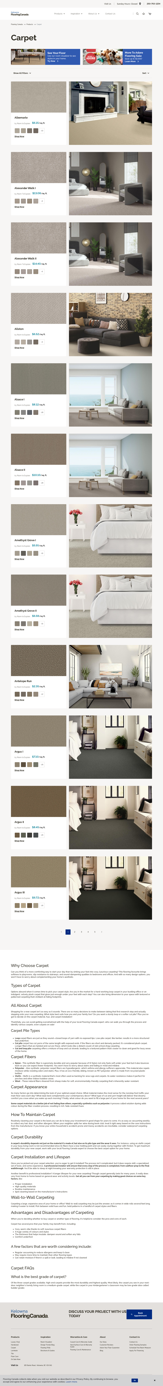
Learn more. (72, 1382)
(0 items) (149, 13)
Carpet (13, 1348)
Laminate (14, 1350)
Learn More (130, 61)
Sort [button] (144, 73)
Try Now (51, 61)
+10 (42, 131)
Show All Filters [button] (20, 73)
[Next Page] (101, 932)
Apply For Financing (136, 1350)
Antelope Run (23, 681)
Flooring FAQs (45, 1348)
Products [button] (58, 14)
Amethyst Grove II (26, 610)
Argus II (19, 822)
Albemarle (21, 117)
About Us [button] (92, 14)
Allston (19, 329)
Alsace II (20, 469)
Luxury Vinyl (15, 1342)
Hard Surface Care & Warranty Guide (81, 1346)
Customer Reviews (106, 1345)
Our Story (103, 1342)
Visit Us (107, 4)
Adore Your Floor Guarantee (109, 1348)
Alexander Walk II (25, 258)
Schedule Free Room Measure (140, 1348)
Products (30, 24)
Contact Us (110, 14)
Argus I (19, 751)
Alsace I (19, 399)
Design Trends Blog (47, 1345)
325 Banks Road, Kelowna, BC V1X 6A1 (38, 1365)
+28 (42, 412)
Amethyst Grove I (25, 540)
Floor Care (14, 1356)
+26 (42, 764)
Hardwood (15, 1345)
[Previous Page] (61, 932)
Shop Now (19, 136)
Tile (12, 1353)
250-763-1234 (153, 4)
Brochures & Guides (48, 1350)
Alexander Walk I (25, 188)
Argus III (20, 892)
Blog (101, 1350)
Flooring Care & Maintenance (80, 1350)
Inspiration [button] (75, 14)
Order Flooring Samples (137, 1345)
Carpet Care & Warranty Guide (81, 1342)
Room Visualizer (46, 1342)
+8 (42, 201)
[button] (137, 14)
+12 (42, 694)
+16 (42, 553)
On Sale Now (15, 1359)
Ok (135, 1380)
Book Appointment (140, 1314)
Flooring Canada (17, 24)
